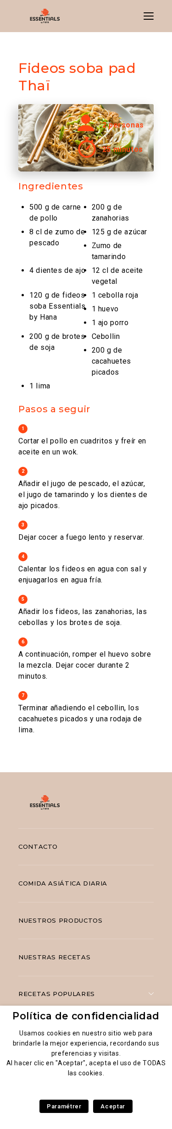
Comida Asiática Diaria (62, 883)
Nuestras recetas (54, 957)
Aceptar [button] (112, 1106)
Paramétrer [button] (64, 1106)
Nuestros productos (60, 920)
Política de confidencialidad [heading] (86, 1016)
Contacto (38, 846)
